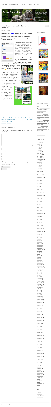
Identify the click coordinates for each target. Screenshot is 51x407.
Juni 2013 (38, 380)
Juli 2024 (38, 180)
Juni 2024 (38, 181)
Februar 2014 (39, 368)
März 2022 (39, 222)
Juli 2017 (38, 306)
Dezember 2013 (40, 371)
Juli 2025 (38, 162)
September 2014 (40, 358)
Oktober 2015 (39, 338)
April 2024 (39, 184)
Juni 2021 (38, 236)
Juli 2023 (38, 198)
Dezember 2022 (40, 208)
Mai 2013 (38, 382)
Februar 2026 (39, 151)
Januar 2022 (39, 225)
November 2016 (40, 318)
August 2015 (39, 341)
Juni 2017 (38, 308)
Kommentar (4, 133)
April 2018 (39, 293)
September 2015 (40, 339)
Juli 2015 (38, 343)
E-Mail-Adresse (5, 151)
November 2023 (40, 192)
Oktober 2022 (39, 212)
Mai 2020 (38, 255)
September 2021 (40, 231)
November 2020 (40, 246)
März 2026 (39, 150)
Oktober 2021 (39, 230)
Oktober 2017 (39, 302)
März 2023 (39, 204)
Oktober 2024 (39, 175)
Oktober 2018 (39, 284)
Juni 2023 (38, 199)
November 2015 (40, 336)
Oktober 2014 (39, 356)
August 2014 (39, 359)
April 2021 (39, 239)
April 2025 (39, 166)
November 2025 (40, 156)
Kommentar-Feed (40, 395)
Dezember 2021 (40, 227)
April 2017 (39, 311)
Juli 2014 (38, 361)
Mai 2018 (38, 291)
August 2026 (39, 142)
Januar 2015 (39, 352)
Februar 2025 (39, 169)
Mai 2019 (38, 273)
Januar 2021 (39, 243)
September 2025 (40, 159)
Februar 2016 (39, 332)
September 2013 (40, 376)
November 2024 (40, 174)
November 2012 (40, 383)
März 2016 (39, 330)
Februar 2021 (39, 242)
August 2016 (39, 323)
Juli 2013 (38, 379)
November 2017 (40, 300)
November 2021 (40, 228)
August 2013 (39, 377)
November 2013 (40, 373)
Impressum (36, 4)
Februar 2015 (39, 350)
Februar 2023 (39, 205)
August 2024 (39, 178)
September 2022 (40, 213)
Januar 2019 (39, 279)
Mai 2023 (38, 201)
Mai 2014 (38, 364)
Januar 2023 (39, 207)
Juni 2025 (38, 163)
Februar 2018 (39, 296)
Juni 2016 (38, 326)
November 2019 (40, 264)
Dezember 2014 (40, 353)
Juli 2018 (38, 288)
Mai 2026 (38, 147)
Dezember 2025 (40, 154)
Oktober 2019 (39, 266)
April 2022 (39, 221)
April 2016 (39, 329)
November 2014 (40, 355)
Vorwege (12, 33)
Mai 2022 (38, 219)
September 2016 (40, 321)
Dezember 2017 (40, 299)
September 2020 (40, 249)
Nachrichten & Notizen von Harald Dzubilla (10, 4)
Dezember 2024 (40, 172)
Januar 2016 (39, 333)
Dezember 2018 (40, 281)
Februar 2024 (39, 187)
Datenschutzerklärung (6, 7)
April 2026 (39, 148)
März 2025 (39, 168)
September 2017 (40, 303)
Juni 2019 (38, 272)
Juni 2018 (38, 290)
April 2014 (39, 365)
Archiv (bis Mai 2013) (41, 135)
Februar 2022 (39, 224)
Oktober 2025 (39, 157)
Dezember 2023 (40, 190)
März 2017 (39, 312)
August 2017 (39, 305)
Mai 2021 (38, 237)
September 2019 (40, 267)
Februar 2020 (39, 260)
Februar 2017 (39, 314)
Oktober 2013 (39, 374)
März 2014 (39, 367)
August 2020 (39, 251)
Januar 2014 (39, 370)
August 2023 (39, 196)
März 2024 (39, 186)
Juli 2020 (38, 252)
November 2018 (40, 282)
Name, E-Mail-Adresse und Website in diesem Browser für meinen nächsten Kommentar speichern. (15, 163)
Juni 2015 (38, 344)
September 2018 (40, 285)
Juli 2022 (38, 216)
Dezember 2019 (40, 263)
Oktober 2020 (39, 248)
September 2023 (40, 195)
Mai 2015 (38, 346)
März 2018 (39, 294)
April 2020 (39, 257)
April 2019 (39, 275)
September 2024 (40, 177)
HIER (38, 32)
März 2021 (39, 240)
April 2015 (39, 347)
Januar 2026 (39, 153)
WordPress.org (39, 397)
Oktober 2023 (39, 193)
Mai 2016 (38, 327)
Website (3, 156)
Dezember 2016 (40, 317)
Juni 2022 (38, 218)
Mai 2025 (38, 165)
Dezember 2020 (40, 245)
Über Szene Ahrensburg (27, 4)
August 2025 (39, 160)
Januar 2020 (39, 261)
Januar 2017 (39, 315)
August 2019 (39, 269)
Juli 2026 (38, 144)
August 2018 (39, 287)
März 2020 (39, 258)
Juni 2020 (38, 254)
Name (3, 147)
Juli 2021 (38, 234)
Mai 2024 (38, 183)
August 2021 (39, 233)
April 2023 (39, 202)
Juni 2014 (38, 362)
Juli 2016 (38, 324)
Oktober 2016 (39, 320)
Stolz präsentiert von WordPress (7, 404)
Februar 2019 (39, 278)
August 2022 (39, 215)
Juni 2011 (38, 385)
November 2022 (40, 210)
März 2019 (39, 276)
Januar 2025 (39, 171)
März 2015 (39, 349)
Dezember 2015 (40, 335)
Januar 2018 (39, 297)
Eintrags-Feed (39, 394)
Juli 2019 (38, 270)
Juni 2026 (38, 145)
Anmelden (39, 392)
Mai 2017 (38, 309)
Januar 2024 (39, 189)
